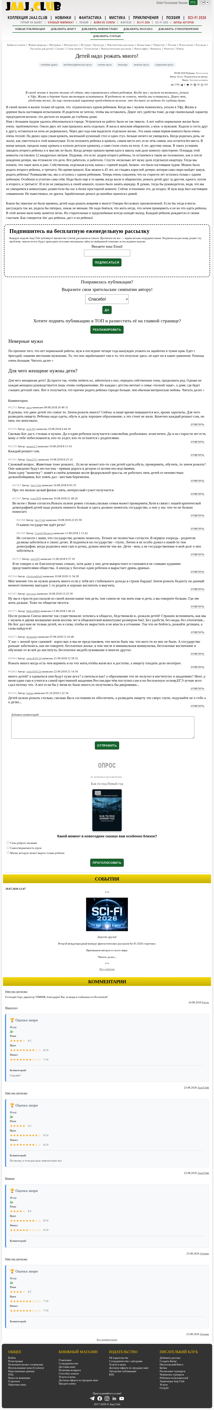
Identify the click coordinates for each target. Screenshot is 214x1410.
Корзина (183, 2)
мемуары (122, 64)
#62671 (12, 636)
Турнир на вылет (31, 22)
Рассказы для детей (41, 48)
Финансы (155, 48)
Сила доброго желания (23, 842)
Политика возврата (70, 1370)
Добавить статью (107, 36)
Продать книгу (67, 1383)
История (86, 44)
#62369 (21, 533)
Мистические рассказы (120, 44)
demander (31, 636)
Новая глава (143, 44)
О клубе (164, 1387)
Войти (160, 2)
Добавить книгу (63, 29)
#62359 (12, 446)
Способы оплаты (69, 1373)
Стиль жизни (74, 48)
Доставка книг (67, 1366)
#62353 (12, 407)
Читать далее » (42, 360)
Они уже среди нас (16, 991)
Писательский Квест (171, 1364)
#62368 (21, 520)
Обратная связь (17, 1384)
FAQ (10, 1374)
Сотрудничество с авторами (125, 1361)
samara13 (31, 446)
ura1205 (31, 429)
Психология (186, 44)
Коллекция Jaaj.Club (27, 17)
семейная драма (49, 64)
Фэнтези (126, 22)
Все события (107, 969)
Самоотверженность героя (25, 848)
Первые (10, 1178)
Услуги (164, 1384)
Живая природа (37, 44)
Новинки (63, 17)
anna (29, 407)
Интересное (71, 44)
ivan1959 (36, 498)
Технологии (91, 48)
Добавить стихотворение (178, 29)
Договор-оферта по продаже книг (78, 1380)
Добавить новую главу (100, 29)
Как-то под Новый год (107, 783)
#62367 (16, 498)
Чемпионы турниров (172, 1374)
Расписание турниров (172, 1371)
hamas (29, 693)
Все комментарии (107, 1339)
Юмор (180, 48)
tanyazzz (31, 593)
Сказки (60, 48)
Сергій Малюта (44, 533)
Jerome (204, 1253)
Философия (141, 48)
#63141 (12, 693)
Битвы (163, 1367)
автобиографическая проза (78, 64)
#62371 (12, 611)
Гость (205, 1002)
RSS (111, 1374)
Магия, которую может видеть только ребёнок (37, 853)
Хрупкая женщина (199, 80)
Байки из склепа (104, 22)
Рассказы (201, 44)
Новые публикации (30, 29)
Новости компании (19, 1377)
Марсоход (11, 1007)
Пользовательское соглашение (25, 1364)
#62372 (16, 558)
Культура (98, 44)
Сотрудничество (68, 1363)
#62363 (16, 485)
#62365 (12, 593)
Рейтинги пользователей (174, 1377)
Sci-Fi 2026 (197, 17)
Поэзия (173, 17)
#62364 (12, 576)
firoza (180, 76)
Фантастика (90, 17)
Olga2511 (32, 459)
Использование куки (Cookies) (26, 1367)
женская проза (141, 64)
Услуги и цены (67, 1376)
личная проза (105, 64)
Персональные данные (21, 1371)
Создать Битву (168, 1361)
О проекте (14, 1381)
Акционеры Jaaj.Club (172, 1381)
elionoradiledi (34, 576)
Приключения (146, 17)
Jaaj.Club (203, 1087)
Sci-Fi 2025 (161, 22)
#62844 (12, 658)
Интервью (55, 44)
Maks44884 (33, 611)
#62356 (12, 429)
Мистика (117, 17)
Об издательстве (118, 1357)
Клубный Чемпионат (61, 22)
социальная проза (164, 64)
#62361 (12, 459)
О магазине (65, 1360)
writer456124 (34, 658)
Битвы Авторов (184, 22)
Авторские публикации (122, 1371)
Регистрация (170, 2)
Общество (159, 44)
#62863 (12, 671)
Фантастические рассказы (116, 48)
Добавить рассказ (138, 29)
